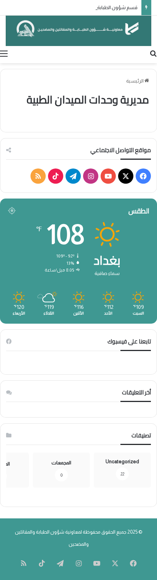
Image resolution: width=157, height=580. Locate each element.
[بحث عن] (153, 53)
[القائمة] (4, 53)
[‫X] (125, 176)
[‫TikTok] (55, 176)
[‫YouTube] (108, 176)
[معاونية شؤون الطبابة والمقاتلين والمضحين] (78, 31)
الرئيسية (135, 81)
